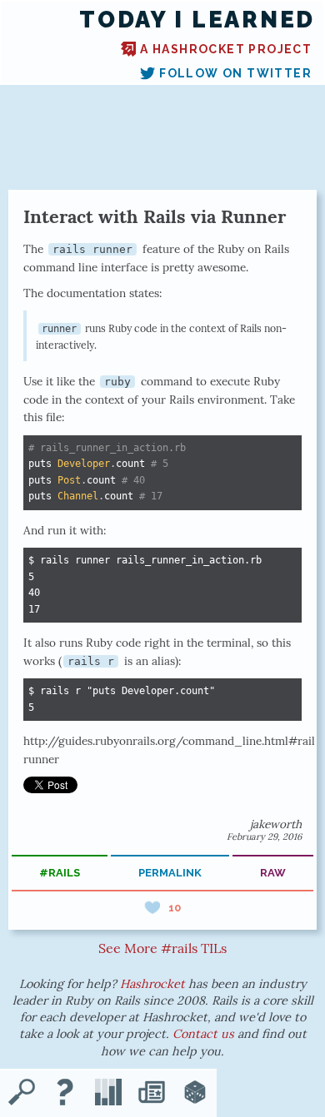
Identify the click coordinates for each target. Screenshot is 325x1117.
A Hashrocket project (226, 49)
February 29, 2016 (264, 836)
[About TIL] (65, 1093)
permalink (170, 872)
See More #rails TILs (162, 948)
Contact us (203, 1033)
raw (273, 872)
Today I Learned (197, 19)
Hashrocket (152, 983)
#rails (59, 872)
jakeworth (276, 824)
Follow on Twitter (235, 73)
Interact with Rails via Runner (154, 216)
